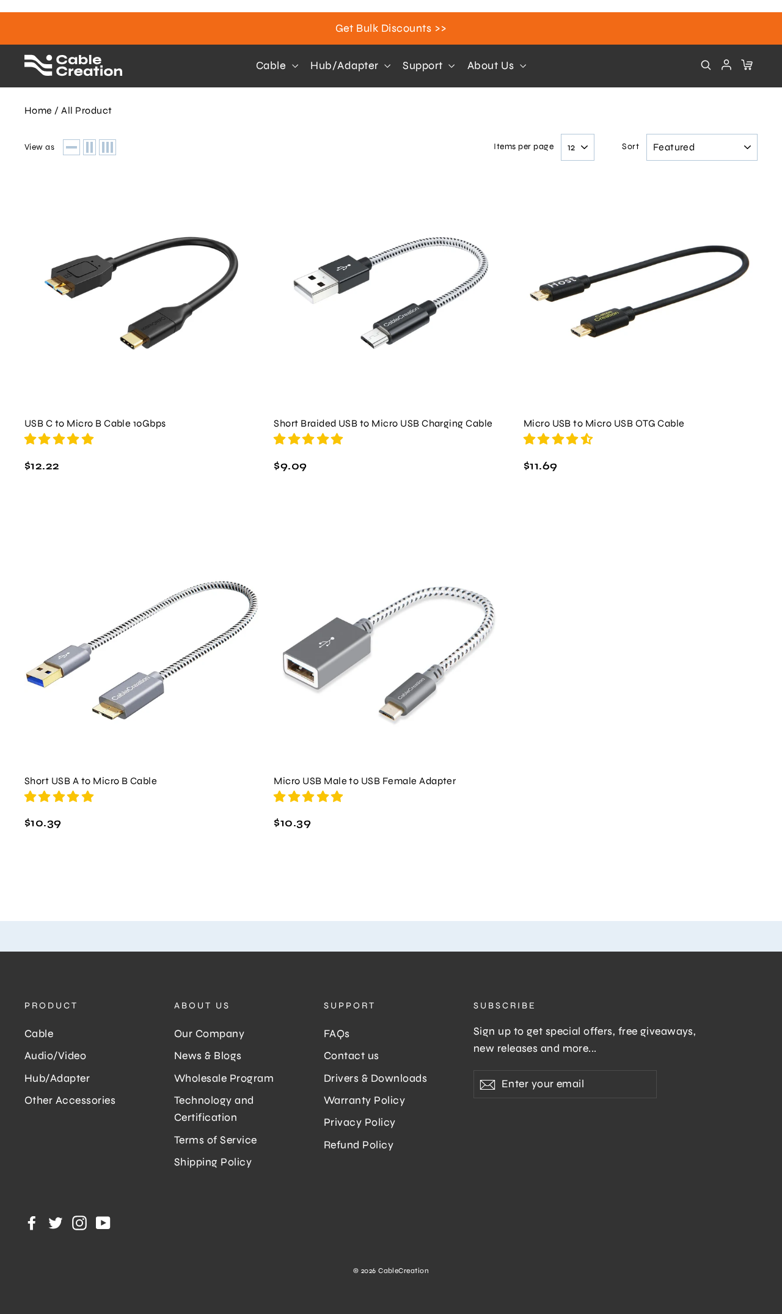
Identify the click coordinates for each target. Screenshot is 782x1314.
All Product (86, 110)
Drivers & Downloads (375, 1078)
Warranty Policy (364, 1100)
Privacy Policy (360, 1122)
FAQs (337, 1033)
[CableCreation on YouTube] (103, 1222)
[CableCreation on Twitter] (55, 1222)
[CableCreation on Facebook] (31, 1222)
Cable (272, 65)
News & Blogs (208, 1055)
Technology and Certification (214, 1109)
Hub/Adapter (345, 65)
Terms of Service (215, 1140)
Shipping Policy (213, 1162)
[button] (60, 439)
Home (38, 110)
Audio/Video (55, 1055)
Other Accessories (69, 1100)
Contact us (351, 1055)
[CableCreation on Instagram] (79, 1222)
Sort (630, 147)
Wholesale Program (224, 1078)
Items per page (524, 147)
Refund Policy (358, 1145)
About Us (492, 65)
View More (141, 292)
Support (424, 65)
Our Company (209, 1033)
